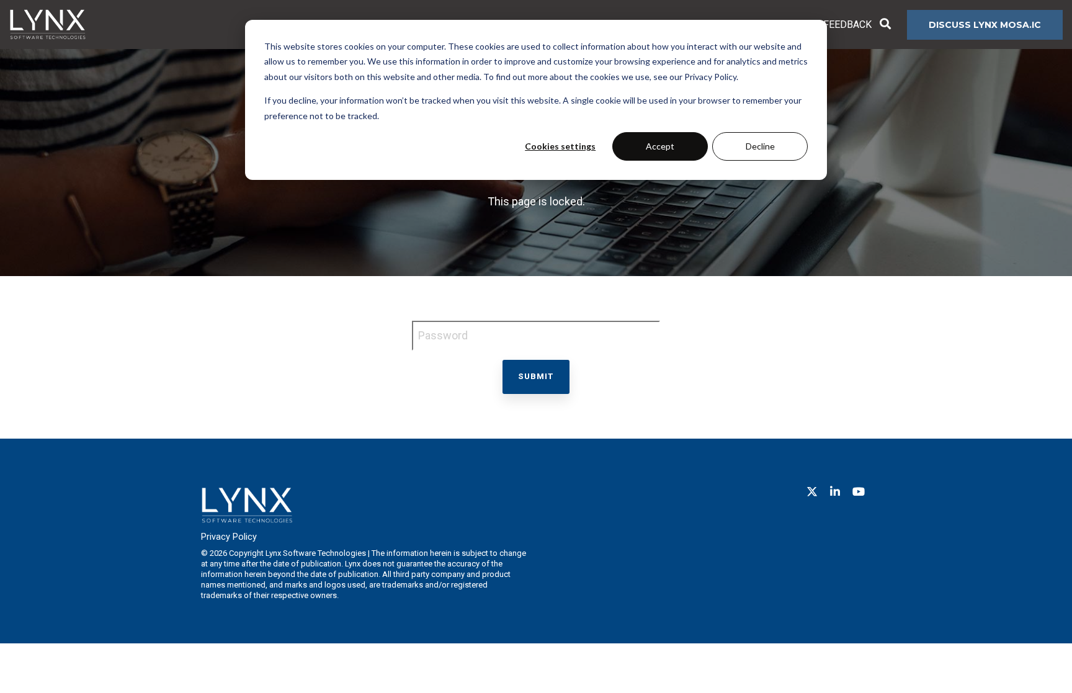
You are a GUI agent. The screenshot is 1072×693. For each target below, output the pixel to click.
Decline (760, 146)
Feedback (847, 24)
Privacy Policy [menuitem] (229, 537)
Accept (660, 146)
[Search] (885, 25)
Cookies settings (560, 146)
